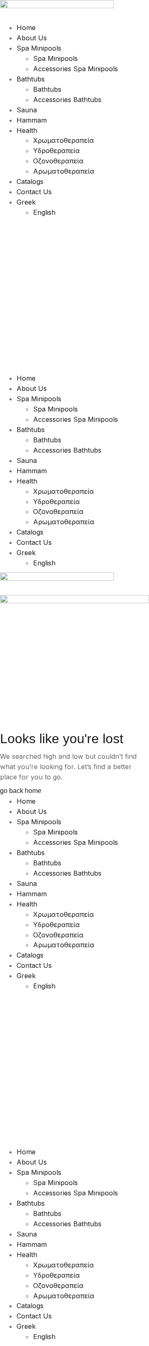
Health (27, 130)
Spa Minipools (39, 48)
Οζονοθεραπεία (58, 161)
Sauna (27, 110)
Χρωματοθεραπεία (63, 140)
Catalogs (30, 181)
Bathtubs (31, 79)
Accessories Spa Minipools (75, 69)
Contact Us (34, 192)
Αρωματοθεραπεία (63, 171)
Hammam (32, 120)
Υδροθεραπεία (56, 150)
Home (26, 27)
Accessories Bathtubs (67, 99)
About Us (32, 38)
